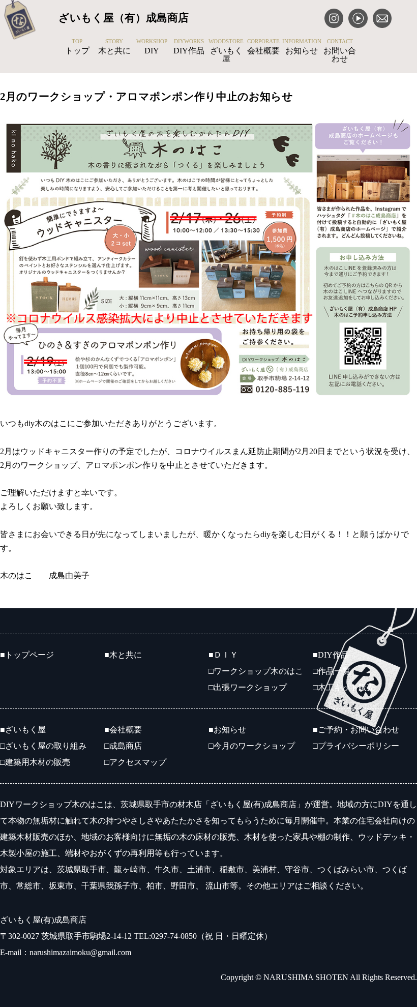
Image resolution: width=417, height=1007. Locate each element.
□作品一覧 (331, 671)
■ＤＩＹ (223, 654)
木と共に (114, 47)
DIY (151, 47)
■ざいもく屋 (23, 729)
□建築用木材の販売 (35, 762)
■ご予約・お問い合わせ (356, 729)
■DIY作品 (331, 654)
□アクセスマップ (135, 762)
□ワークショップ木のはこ (255, 671)
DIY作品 (188, 47)
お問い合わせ (339, 51)
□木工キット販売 (344, 687)
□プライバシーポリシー (356, 746)
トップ (77, 47)
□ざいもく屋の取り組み (43, 746)
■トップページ (27, 654)
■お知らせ (227, 729)
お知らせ (301, 47)
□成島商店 (123, 746)
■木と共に (123, 654)
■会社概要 (123, 729)
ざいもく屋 (226, 51)
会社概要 (263, 47)
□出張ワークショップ (247, 687)
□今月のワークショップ (251, 746)
